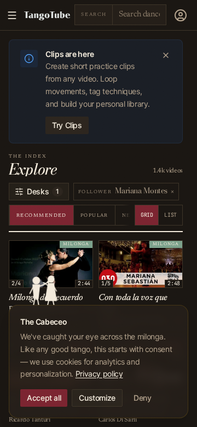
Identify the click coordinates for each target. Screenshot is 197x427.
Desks (43, 191)
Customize (97, 397)
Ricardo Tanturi (29, 420)
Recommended (41, 215)
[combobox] (139, 14)
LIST (170, 214)
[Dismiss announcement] (165, 55)
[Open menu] (180, 15)
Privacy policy (99, 373)
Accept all (44, 397)
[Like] (19, 250)
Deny (143, 397)
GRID (147, 214)
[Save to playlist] (31, 250)
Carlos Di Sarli (117, 420)
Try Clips (67, 125)
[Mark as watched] (43, 250)
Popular (94, 215)
